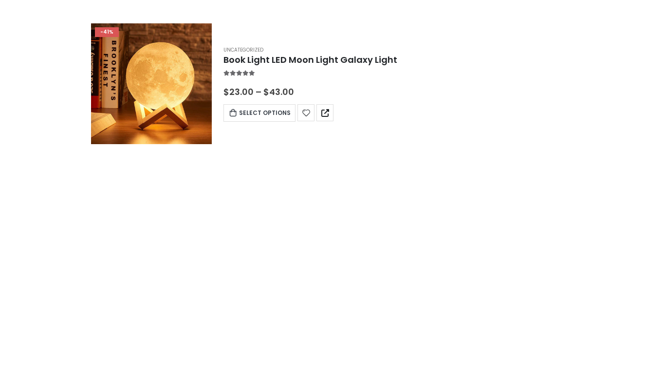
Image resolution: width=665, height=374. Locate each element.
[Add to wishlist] (306, 113)
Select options (265, 113)
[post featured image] (151, 83)
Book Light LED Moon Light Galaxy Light (310, 60)
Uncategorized (243, 50)
